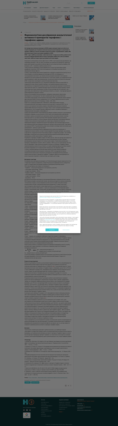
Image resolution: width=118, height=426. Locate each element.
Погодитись (52, 229)
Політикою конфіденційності (55, 197)
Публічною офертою (43, 197)
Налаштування (66, 229)
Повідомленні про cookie (50, 219)
